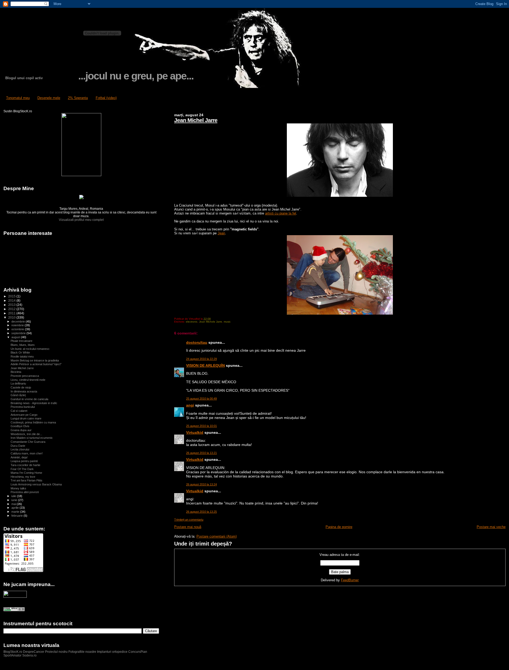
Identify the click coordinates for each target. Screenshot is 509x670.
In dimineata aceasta (24, 391)
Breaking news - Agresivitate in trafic (34, 403)
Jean (221, 233)
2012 (12, 309)
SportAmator (12, 655)
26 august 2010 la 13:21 (201, 452)
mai (14, 504)
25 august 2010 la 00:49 (201, 398)
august (16, 337)
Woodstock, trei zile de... (26, 434)
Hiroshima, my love (23, 476)
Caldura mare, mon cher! (27, 453)
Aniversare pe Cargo (24, 414)
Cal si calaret (19, 410)
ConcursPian (137, 652)
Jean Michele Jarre (210, 321)
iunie (14, 500)
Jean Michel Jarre (195, 120)
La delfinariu (18, 383)
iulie (14, 496)
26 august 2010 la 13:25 (201, 511)
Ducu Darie (18, 445)
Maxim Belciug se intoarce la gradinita (35, 360)
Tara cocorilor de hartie (25, 465)
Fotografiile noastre (82, 652)
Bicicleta (16, 371)
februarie (17, 515)
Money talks (18, 488)
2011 (12, 313)
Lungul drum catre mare (26, 418)
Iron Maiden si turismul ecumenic (32, 437)
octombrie (18, 329)
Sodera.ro (29, 655)
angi (190, 405)
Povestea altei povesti (25, 492)
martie (15, 511)
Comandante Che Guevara (28, 441)
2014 (12, 300)
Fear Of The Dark (22, 469)
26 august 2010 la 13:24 (201, 484)
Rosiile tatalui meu (22, 356)
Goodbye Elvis (20, 426)
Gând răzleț (18, 395)
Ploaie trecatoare (21, 340)
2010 (12, 317)
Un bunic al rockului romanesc (30, 348)
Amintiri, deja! (19, 457)
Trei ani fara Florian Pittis (26, 480)
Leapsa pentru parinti (24, 461)
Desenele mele (48, 98)
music (227, 321)
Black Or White (20, 352)
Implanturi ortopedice (112, 652)
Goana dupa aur (21, 430)
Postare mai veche (491, 527)
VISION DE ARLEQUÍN (205, 365)
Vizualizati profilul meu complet (81, 220)
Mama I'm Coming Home (26, 472)
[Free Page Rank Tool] (14, 610)
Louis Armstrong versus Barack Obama (36, 484)
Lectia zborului (20, 449)
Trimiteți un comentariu (188, 519)
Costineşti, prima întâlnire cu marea (33, 422)
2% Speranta (78, 98)
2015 (12, 296)
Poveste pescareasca (25, 375)
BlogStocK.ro (13, 652)
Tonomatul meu (18, 98)
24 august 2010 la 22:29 (201, 358)
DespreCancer (33, 652)
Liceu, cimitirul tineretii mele (28, 379)
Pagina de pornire (339, 527)
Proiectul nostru (56, 652)
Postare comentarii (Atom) (216, 536)
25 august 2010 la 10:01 (201, 425)
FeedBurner (350, 580)
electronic (192, 321)
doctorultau (196, 342)
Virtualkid (194, 432)
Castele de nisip (21, 387)
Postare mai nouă (187, 527)
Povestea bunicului (23, 406)
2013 (12, 304)
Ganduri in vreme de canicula (29, 399)
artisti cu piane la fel (280, 213)
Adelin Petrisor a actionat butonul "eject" (36, 364)
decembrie (18, 321)
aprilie (15, 507)
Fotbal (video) (106, 98)
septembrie (19, 333)
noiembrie (18, 325)
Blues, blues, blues (23, 344)
